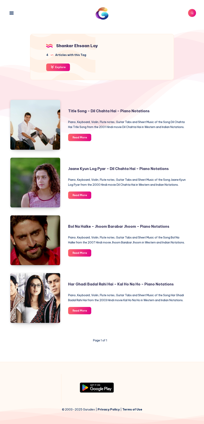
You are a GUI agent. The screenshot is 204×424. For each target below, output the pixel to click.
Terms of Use (132, 409)
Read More (82, 138)
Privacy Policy (109, 409)
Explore (60, 67)
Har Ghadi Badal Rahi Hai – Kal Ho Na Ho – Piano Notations (121, 284)
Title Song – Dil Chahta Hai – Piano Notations (109, 111)
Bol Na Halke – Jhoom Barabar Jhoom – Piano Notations (118, 226)
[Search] (192, 13)
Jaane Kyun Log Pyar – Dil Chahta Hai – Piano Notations (118, 168)
